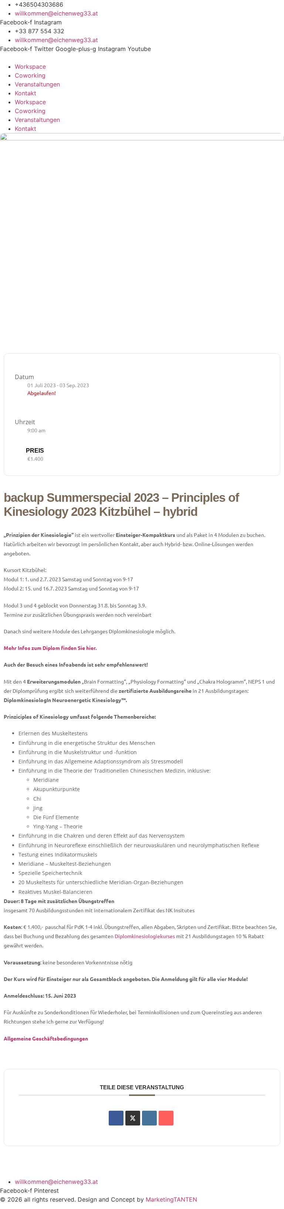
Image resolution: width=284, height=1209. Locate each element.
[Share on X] (132, 1118)
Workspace (30, 66)
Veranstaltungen (37, 84)
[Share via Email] (166, 1118)
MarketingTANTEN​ (171, 1199)
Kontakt (25, 93)
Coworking (30, 75)
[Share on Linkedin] (149, 1118)
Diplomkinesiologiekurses (145, 936)
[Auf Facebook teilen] (116, 1118)
